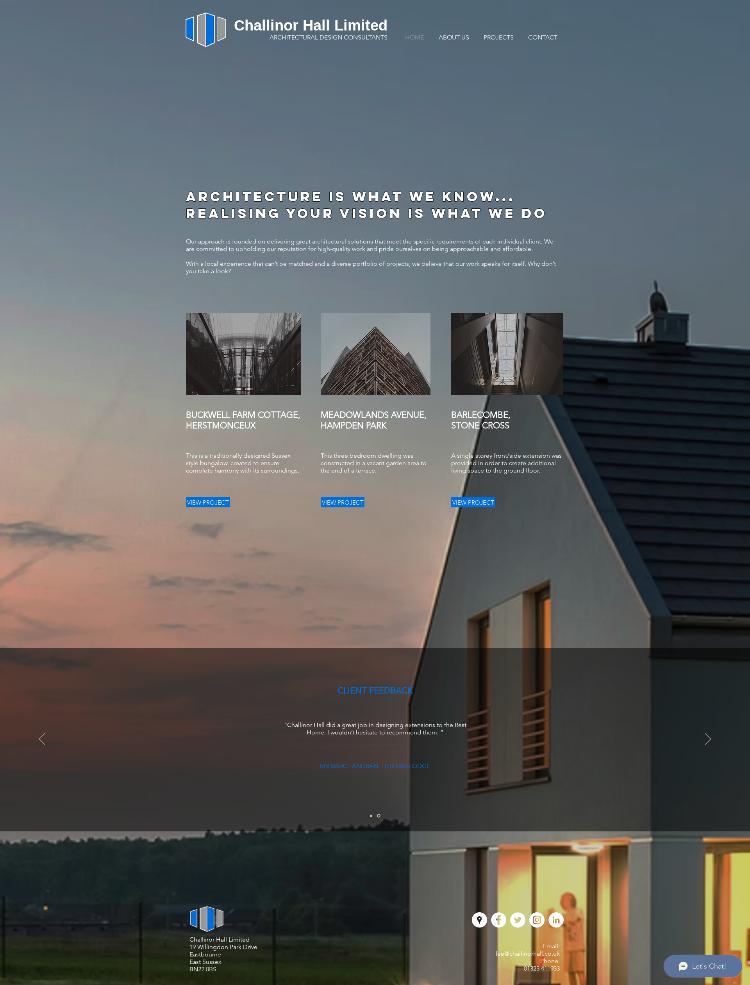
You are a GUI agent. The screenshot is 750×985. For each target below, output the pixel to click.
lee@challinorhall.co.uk (528, 953)
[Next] (708, 739)
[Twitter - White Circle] (517, 920)
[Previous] (42, 739)
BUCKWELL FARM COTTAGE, (243, 415)
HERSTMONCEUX (220, 425)
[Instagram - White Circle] (537, 920)
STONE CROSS (480, 425)
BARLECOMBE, (481, 415)
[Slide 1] (371, 816)
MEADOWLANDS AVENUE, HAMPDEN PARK (374, 420)
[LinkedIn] (556, 920)
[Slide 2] (378, 816)
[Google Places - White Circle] (479, 920)
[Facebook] (498, 920)
